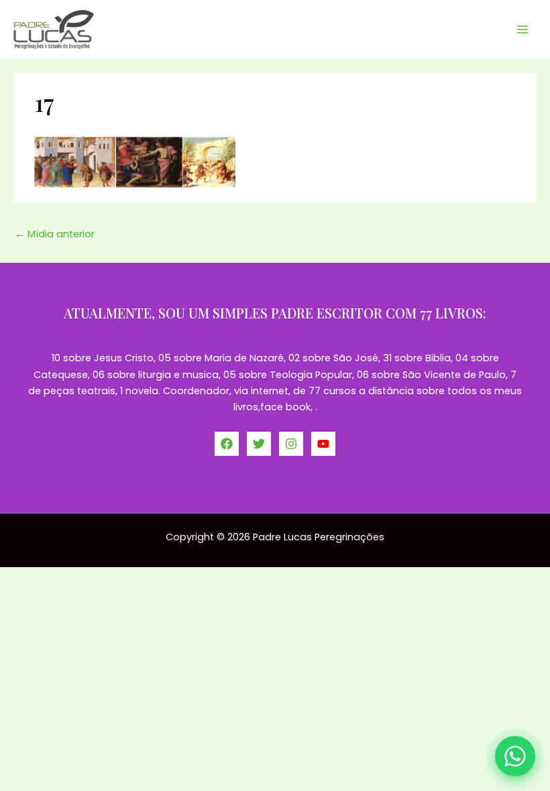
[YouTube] (323, 444)
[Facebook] (227, 444)
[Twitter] (259, 444)
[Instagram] (291, 444)
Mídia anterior (55, 234)
